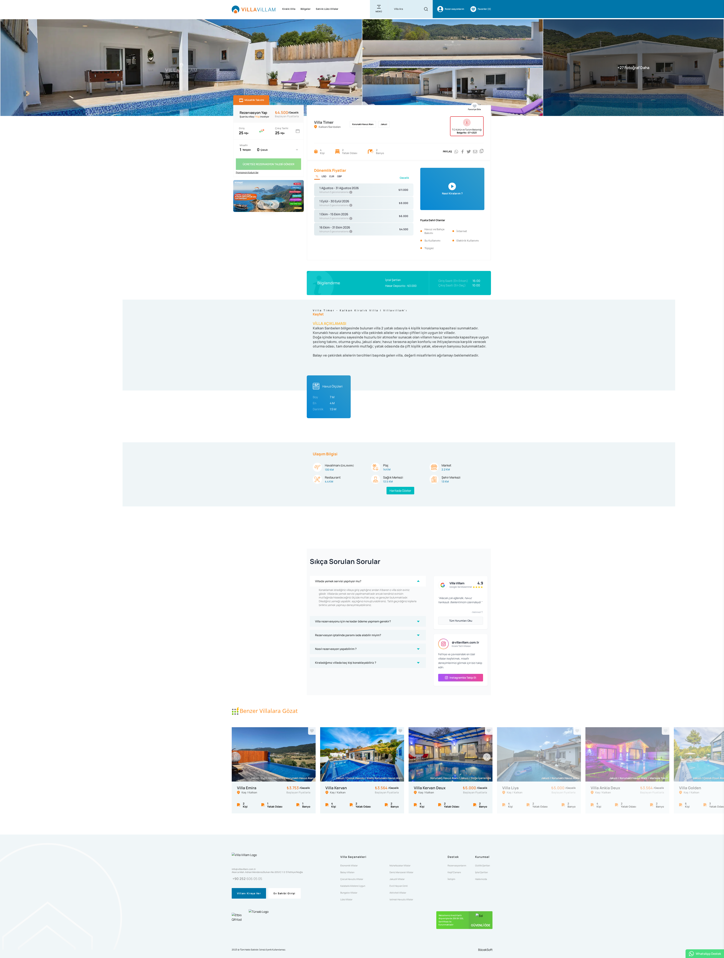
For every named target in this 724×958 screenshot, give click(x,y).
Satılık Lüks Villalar (327, 9)
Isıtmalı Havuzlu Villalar (401, 899)
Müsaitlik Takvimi (254, 100)
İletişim (451, 879)
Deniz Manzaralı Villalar (401, 872)
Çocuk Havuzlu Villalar (351, 879)
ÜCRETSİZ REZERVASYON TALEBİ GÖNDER (268, 164)
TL (317, 176)
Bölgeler (306, 9)
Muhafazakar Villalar (400, 865)
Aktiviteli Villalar (398, 892)
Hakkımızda (481, 879)
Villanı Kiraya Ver (249, 893)
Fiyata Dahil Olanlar (432, 220)
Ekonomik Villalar (349, 865)
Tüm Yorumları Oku (460, 620)
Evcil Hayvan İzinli (399, 885)
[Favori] (312, 731)
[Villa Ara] (426, 9)
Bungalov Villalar (348, 892)
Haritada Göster (400, 491)
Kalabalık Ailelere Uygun (352, 885)
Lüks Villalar (346, 899)
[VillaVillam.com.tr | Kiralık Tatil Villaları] (253, 9)
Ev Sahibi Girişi (284, 893)
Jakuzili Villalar (397, 879)
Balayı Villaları (347, 872)
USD (323, 176)
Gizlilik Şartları (482, 865)
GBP (339, 176)
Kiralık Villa (288, 9)
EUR (331, 176)
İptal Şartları (393, 280)
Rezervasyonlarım (457, 865)
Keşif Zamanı (454, 872)
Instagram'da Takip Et (462, 677)
